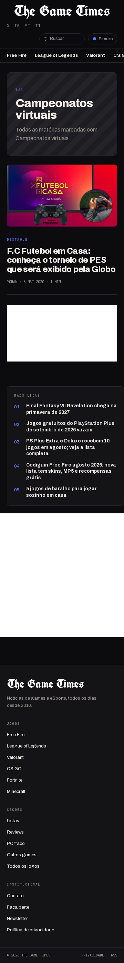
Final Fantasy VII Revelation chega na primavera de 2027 (71, 409)
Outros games (22, 854)
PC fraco (16, 843)
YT (27, 26)
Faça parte (18, 907)
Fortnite (14, 780)
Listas (13, 820)
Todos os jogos (23, 866)
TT (38, 26)
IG (17, 26)
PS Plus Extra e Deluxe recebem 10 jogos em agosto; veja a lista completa (68, 447)
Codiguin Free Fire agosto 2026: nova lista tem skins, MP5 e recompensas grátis (71, 471)
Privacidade (92, 955)
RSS (114, 955)
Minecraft (16, 791)
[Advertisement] (62, 333)
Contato (15, 895)
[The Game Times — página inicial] (62, 12)
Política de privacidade (30, 930)
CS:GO (14, 768)
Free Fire (17, 55)
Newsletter (17, 918)
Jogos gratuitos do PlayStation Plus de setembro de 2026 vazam (70, 426)
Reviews (15, 832)
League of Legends (56, 55)
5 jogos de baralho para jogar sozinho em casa (61, 492)
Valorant (95, 55)
